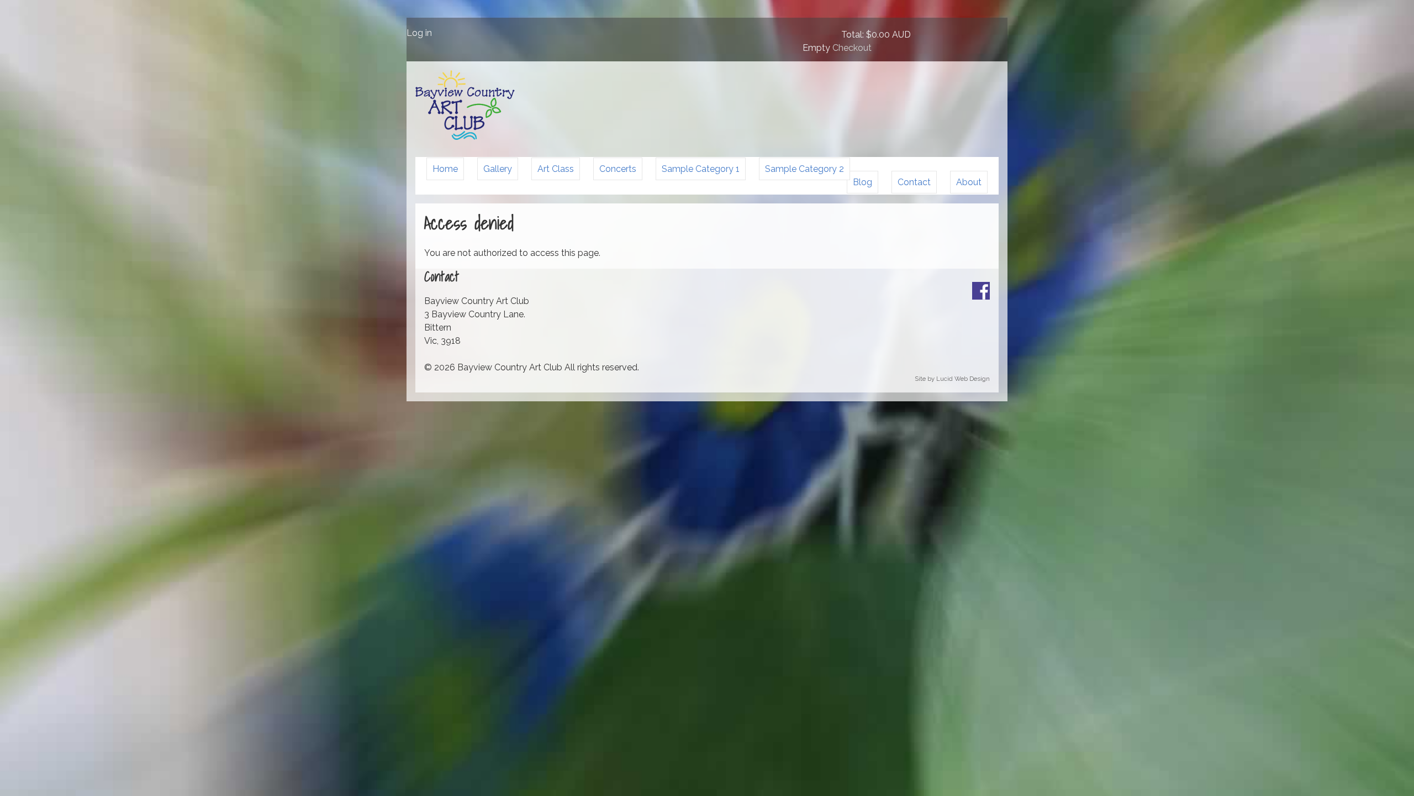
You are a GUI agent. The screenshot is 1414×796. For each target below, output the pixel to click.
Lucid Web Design (963, 379)
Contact (914, 182)
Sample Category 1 (701, 169)
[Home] (465, 137)
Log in (419, 33)
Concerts (617, 169)
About (969, 182)
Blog (862, 182)
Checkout (852, 48)
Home (445, 169)
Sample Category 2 (804, 169)
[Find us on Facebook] (981, 296)
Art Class (555, 169)
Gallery (497, 169)
